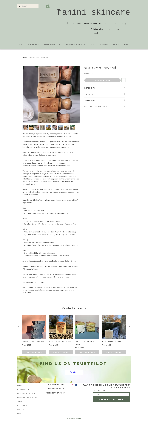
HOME (19, 385)
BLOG (19, 414)
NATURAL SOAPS (23, 389)
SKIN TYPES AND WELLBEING (25, 398)
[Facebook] (76, 385)
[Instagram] (72, 385)
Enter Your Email (99, 390)
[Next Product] (129, 326)
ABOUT (19, 402)
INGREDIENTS (22, 406)
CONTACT (20, 410)
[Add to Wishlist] (124, 80)
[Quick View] (34, 327)
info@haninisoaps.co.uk (56, 388)
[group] (74, 334)
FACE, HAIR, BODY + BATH (25, 394)
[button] (48, 6)
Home (25, 58)
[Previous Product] (18, 326)
